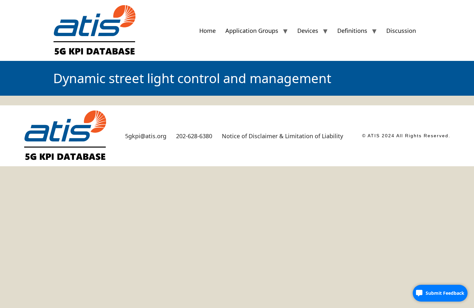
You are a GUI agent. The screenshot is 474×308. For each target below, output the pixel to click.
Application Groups (251, 30)
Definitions (352, 30)
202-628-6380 (194, 136)
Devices (307, 30)
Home (207, 30)
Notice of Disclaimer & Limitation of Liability (282, 136)
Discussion (401, 30)
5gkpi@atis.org (145, 136)
